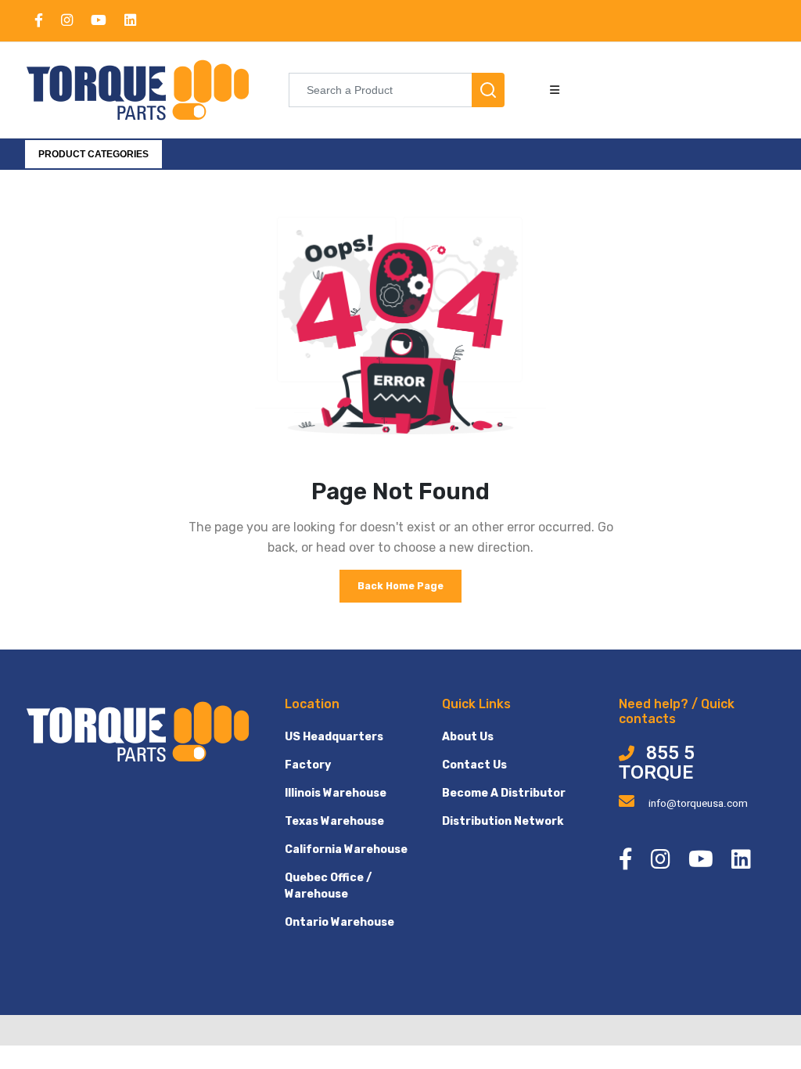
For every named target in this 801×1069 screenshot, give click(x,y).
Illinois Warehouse (335, 793)
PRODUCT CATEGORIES (93, 154)
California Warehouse (346, 849)
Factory (308, 765)
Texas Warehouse (334, 821)
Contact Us (474, 765)
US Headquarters (334, 736)
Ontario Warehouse (339, 922)
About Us (468, 736)
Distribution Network (502, 821)
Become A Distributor (504, 793)
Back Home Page (400, 586)
